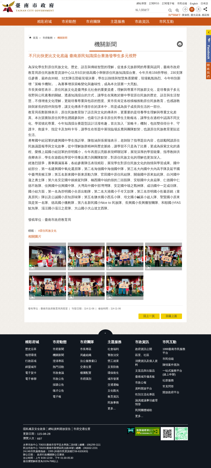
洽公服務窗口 (88, 361)
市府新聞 (58, 349)
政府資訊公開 (143, 349)
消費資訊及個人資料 (146, 362)
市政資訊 (142, 21)
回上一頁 (149, 316)
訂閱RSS (154, 3)
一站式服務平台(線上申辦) (172, 372)
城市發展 (113, 378)
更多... (112, 408)
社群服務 (168, 380)
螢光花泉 (196, 15)
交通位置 (85, 366)
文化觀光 (113, 390)
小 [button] (185, 9)
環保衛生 (113, 372)
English (194, 3)
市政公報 (140, 382)
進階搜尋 (177, 10)
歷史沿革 (30, 349)
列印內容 (180, 44)
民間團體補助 (143, 410)
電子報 (57, 396)
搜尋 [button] (170, 10)
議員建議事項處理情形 (146, 402)
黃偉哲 (185, 15)
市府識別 (85, 378)
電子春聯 (30, 378)
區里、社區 (142, 355)
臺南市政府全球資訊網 (29, 6)
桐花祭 (205, 15)
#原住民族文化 (47, 230)
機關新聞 (62, 37)
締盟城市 (30, 366)
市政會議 (58, 372)
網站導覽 (141, 3)
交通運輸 (113, 384)
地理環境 (30, 355)
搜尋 (137, 9)
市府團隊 (93, 21)
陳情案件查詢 (171, 364)
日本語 (204, 3)
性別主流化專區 (145, 394)
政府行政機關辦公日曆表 (50, 454)
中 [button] (192, 9)
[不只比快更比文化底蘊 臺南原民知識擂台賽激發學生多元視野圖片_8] (167, 433)
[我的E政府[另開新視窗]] (130, 431)
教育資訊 (113, 396)
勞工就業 (113, 361)
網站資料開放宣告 (59, 429)
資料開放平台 (143, 388)
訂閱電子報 (168, 3)
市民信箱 (182, 3)
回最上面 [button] (171, 316)
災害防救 (113, 366)
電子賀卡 (30, 372)
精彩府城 (44, 21)
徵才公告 (58, 390)
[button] (47, 256)
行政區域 (30, 361)
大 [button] (198, 9)
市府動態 (69, 21)
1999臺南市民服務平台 (174, 351)
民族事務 (113, 402)
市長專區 (85, 349)
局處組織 (85, 355)
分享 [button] (205, 7)
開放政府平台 (171, 392)
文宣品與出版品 (145, 370)
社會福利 (113, 349)
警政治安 (113, 355)
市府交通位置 (82, 429)
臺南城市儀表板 (145, 376)
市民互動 (166, 21)
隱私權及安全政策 (34, 429)
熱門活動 (58, 366)
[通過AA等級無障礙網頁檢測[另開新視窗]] (147, 431)
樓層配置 (85, 372)
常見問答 (168, 386)
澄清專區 (58, 361)
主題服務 (117, 21)
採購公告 (58, 384)
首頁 (35, 37)
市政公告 (58, 378)
